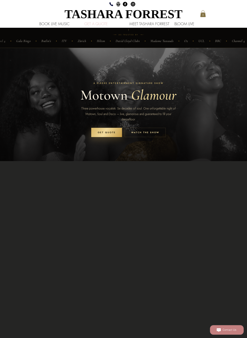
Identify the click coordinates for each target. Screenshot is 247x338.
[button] (203, 13)
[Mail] (118, 4)
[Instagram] (133, 4)
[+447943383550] (111, 4)
